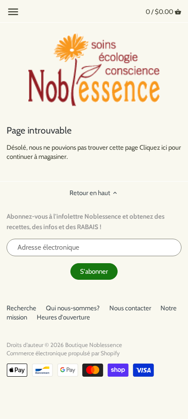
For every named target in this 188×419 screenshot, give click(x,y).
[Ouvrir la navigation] (13, 11)
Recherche (21, 308)
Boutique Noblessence (93, 344)
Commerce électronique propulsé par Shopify (63, 353)
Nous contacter (130, 308)
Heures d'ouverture (63, 317)
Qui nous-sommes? (73, 308)
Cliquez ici (153, 147)
